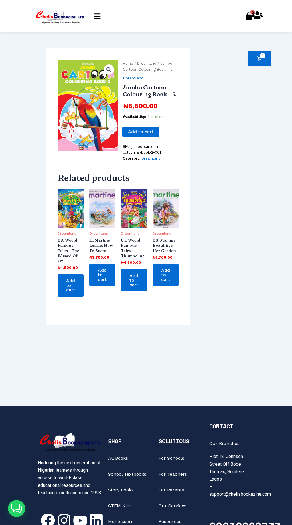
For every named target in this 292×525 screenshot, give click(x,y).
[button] (97, 16)
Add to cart (140, 131)
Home (128, 63)
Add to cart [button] (70, 285)
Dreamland (146, 63)
